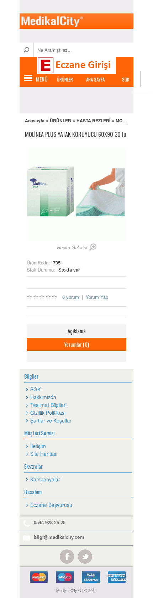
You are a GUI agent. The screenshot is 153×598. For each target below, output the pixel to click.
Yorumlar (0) (76, 344)
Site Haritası (43, 453)
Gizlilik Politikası (47, 412)
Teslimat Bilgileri (48, 404)
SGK (125, 79)
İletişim (38, 445)
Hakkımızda (43, 397)
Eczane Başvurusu (51, 504)
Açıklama (77, 331)
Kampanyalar (45, 479)
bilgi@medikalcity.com (59, 536)
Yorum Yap (97, 297)
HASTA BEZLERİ (93, 120)
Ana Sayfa (95, 79)
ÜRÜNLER (65, 79)
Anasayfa (34, 120)
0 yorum (70, 297)
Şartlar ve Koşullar (51, 420)
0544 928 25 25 (49, 522)
